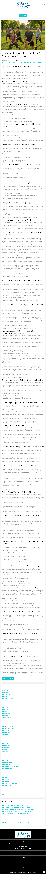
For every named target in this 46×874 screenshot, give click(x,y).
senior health (6, 745)
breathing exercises (7, 762)
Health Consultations (8, 723)
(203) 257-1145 (23, 11)
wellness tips (6, 760)
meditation (5, 777)
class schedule (6, 764)
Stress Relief (6, 751)
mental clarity (6, 779)
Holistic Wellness (13, 63)
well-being (5, 753)
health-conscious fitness (21, 62)
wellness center (23, 755)
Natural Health (6, 736)
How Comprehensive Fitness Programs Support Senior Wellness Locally (18, 817)
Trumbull (5, 792)
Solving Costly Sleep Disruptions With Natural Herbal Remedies (16, 807)
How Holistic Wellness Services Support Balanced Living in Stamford (17, 822)
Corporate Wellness (7, 768)
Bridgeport (5, 696)
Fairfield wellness (7, 717)
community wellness (7, 702)
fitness (4, 772)
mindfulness (6, 734)
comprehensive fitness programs (10, 766)
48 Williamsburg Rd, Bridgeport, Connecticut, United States (24, 844)
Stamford (5, 749)
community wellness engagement (10, 704)
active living (6, 690)
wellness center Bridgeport (23, 757)
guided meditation (7, 719)
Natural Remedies (7, 781)
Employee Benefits (7, 770)
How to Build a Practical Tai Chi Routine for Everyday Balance (16, 819)
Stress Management (7, 789)
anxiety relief (6, 692)
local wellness (6, 732)
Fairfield (5, 711)
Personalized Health (7, 785)
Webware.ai (34, 872)
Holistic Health (6, 730)
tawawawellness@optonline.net (22, 673)
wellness (5, 794)
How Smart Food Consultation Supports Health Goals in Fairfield (17, 811)
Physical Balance (7, 743)
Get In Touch (23, 15)
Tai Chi (4, 791)
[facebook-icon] (23, 853)
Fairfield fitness (12, 62)
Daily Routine (6, 707)
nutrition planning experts (9, 741)
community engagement (8, 698)
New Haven (5, 738)
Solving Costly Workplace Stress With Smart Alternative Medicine (17, 805)
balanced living (6, 694)
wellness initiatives (31, 62)
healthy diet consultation (9, 728)
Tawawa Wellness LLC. (22, 872)
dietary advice (6, 709)
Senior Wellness (6, 747)
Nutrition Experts (7, 740)
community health (7, 700)
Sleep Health (6, 787)
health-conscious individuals (9, 726)
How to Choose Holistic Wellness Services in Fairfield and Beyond (17, 813)
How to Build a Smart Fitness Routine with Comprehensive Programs (17, 820)
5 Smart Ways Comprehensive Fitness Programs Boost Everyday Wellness (18, 809)
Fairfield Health (6, 715)
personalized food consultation (10, 783)
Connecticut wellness (8, 705)
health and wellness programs (9, 721)
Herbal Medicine (6, 774)
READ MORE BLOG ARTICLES (8, 678)
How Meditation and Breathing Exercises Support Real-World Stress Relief (19, 815)
